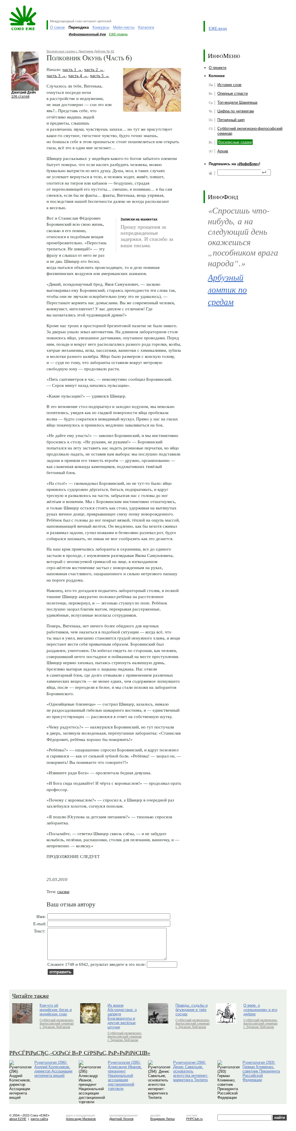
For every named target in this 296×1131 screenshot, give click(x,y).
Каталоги (146, 27)
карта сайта (39, 1119)
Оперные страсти (232, 93)
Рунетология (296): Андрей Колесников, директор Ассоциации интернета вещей (53, 1069)
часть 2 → (93, 69)
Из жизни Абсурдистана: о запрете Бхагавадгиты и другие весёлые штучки (122, 1016)
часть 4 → (78, 75)
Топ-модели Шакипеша (237, 102)
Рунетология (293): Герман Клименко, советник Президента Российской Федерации (261, 1071)
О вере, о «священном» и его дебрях (260, 1009)
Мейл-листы (123, 27)
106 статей (20, 96)
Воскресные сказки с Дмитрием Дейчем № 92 (80, 51)
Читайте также (30, 995)
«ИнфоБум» (248, 164)
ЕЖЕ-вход (218, 28)
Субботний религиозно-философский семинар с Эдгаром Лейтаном (57, 1023)
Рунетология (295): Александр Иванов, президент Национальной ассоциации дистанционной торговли (125, 1075)
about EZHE (17, 1119)
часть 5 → (99, 75)
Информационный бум (87, 34)
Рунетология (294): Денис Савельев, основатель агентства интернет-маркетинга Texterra (190, 1071)
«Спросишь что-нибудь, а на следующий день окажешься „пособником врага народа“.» (243, 236)
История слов (229, 85)
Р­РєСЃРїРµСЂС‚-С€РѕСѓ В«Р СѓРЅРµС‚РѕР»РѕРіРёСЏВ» (79, 1053)
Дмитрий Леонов (121, 1119)
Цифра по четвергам (235, 111)
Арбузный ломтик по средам (227, 289)
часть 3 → (56, 75)
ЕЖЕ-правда (118, 34)
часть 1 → (72, 69)
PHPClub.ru (194, 1119)
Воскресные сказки (235, 142)
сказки (63, 891)
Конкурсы (100, 27)
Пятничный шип (231, 120)
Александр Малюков (81, 1119)
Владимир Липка (162, 1119)
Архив (222, 151)
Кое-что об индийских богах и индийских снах (56, 1009)
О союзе (57, 27)
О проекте (217, 67)
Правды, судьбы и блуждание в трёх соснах (191, 1009)
